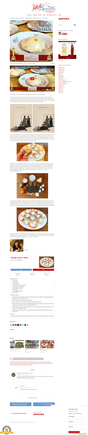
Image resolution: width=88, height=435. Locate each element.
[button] (43, 270)
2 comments (52, 63)
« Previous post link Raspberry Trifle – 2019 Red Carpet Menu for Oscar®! (20, 404)
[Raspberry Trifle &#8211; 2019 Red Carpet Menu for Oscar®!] (47, 344)
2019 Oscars (25, 361)
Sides (59, 89)
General (60, 76)
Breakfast (60, 69)
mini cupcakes (34, 363)
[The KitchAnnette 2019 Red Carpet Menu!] (32, 344)
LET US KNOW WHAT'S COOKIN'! (18, 413)
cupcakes (49, 361)
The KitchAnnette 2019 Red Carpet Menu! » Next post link (45, 404)
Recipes (35, 15)
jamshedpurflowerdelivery (25, 373)
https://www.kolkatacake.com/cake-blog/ (25, 377)
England (11, 363)
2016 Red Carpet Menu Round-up (15, 348)
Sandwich (60, 87)
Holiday (60, 78)
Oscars (43, 363)
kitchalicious (16, 363)
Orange (39, 363)
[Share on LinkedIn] (39, 359)
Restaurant (60, 84)
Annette (33, 63)
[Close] (84, 405)
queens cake (15, 364)
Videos (40, 15)
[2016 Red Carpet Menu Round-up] (17, 344)
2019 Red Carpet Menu (33, 361)
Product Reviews (62, 83)
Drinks (59, 73)
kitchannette (28, 363)
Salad (59, 86)
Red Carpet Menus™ (52, 15)
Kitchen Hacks (61, 80)
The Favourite (30, 364)
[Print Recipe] (21, 270)
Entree (59, 75)
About (59, 15)
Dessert (11, 63)
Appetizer (60, 67)
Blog (44, 15)
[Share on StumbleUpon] (42, 359)
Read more (60, 60)
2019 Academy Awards (17, 361)
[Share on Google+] (36, 359)
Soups (59, 92)
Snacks (60, 91)
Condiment (60, 70)
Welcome (29, 15)
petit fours (47, 363)
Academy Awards (42, 361)
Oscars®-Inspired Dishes (18, 63)
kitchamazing (22, 363)
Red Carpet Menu (22, 364)
